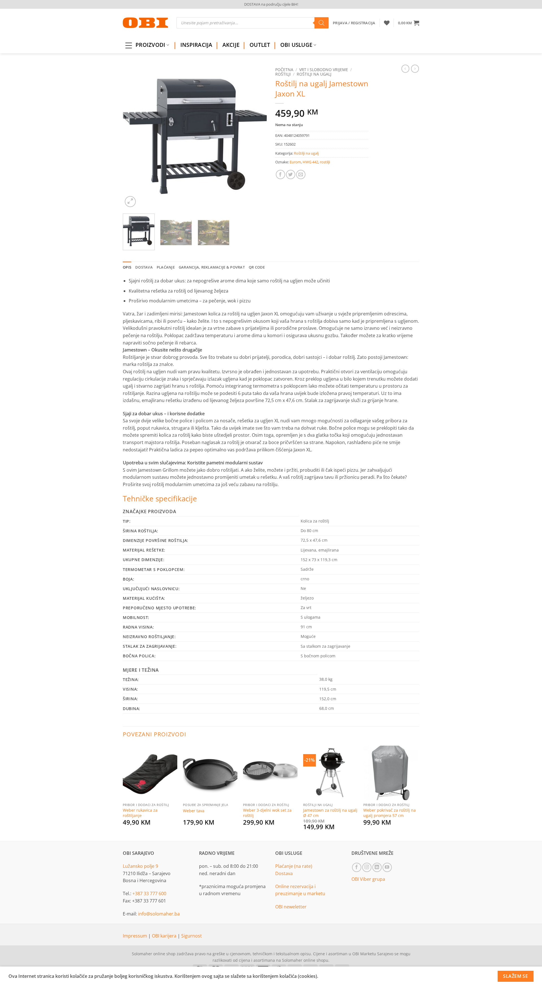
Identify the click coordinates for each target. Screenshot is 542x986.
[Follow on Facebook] (356, 867)
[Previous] (133, 136)
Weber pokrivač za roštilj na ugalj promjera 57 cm (389, 813)
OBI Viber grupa (368, 879)
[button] (408, 23)
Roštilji (283, 74)
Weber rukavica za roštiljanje (140, 813)
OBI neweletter (291, 907)
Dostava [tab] (144, 267)
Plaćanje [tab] (166, 267)
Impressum (135, 936)
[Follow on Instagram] (366, 867)
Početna (284, 69)
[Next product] (405, 69)
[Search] (321, 22)
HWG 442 (310, 161)
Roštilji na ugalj (314, 74)
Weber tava (193, 810)
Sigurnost (191, 936)
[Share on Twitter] (290, 174)
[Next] (257, 136)
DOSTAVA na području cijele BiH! (271, 4)
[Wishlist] (387, 23)
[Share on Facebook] (280, 174)
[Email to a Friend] (300, 174)
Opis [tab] (127, 267)
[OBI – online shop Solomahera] (145, 22)
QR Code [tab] (257, 267)
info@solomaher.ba (159, 914)
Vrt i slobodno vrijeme (323, 69)
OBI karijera (165, 936)
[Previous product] (415, 69)
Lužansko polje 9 (140, 866)
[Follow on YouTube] (387, 867)
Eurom (295, 161)
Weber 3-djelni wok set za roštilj (267, 813)
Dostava (284, 873)
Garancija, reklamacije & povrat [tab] (212, 267)
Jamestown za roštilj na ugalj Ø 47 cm (330, 813)
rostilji (325, 161)
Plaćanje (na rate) (293, 866)
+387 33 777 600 (149, 893)
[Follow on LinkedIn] (377, 867)
